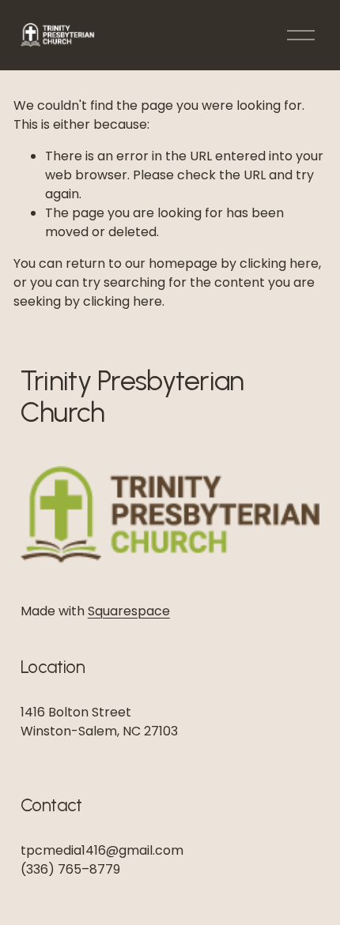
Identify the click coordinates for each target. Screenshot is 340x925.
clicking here (279, 263)
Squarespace (129, 611)
